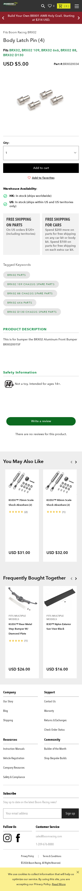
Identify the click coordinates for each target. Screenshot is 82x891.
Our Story (8, 701)
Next (76, 462)
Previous (71, 462)
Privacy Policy (27, 856)
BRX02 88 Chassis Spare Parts (30, 293)
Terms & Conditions (52, 856)
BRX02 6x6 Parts (19, 302)
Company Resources (14, 768)
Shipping (8, 720)
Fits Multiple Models (17, 617)
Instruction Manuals (14, 749)
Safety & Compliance (14, 777)
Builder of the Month (55, 749)
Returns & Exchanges (55, 720)
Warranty (49, 711)
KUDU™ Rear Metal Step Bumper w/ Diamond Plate (20, 629)
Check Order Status (54, 730)
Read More (59, 884)
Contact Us (50, 701)
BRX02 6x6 (50, 50)
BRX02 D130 (13, 55)
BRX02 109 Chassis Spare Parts (31, 284)
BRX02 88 (68, 50)
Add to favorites (43, 178)
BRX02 (14, 50)
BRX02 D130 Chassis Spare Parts (32, 312)
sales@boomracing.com (49, 836)
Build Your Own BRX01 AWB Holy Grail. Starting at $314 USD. (41, 18)
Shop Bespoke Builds (55, 758)
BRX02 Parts (16, 275)
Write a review (41, 421)
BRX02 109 (31, 50)
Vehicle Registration (13, 758)
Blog (5, 711)
